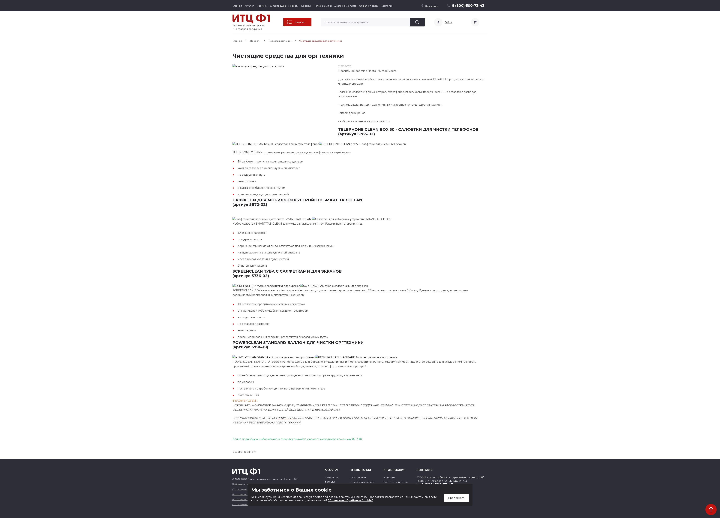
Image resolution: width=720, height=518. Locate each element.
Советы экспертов (395, 481)
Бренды (306, 5)
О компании (358, 477)
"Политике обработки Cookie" (350, 500)
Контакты (386, 5)
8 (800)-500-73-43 (468, 6)
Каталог (249, 5)
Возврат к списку (244, 451)
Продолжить (456, 498)
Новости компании (279, 40)
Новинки (262, 5)
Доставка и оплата (345, 5)
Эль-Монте (431, 6)
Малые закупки (323, 5)
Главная (237, 5)
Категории (331, 477)
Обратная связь (368, 5)
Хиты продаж (278, 5)
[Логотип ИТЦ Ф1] (251, 18)
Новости (293, 5)
